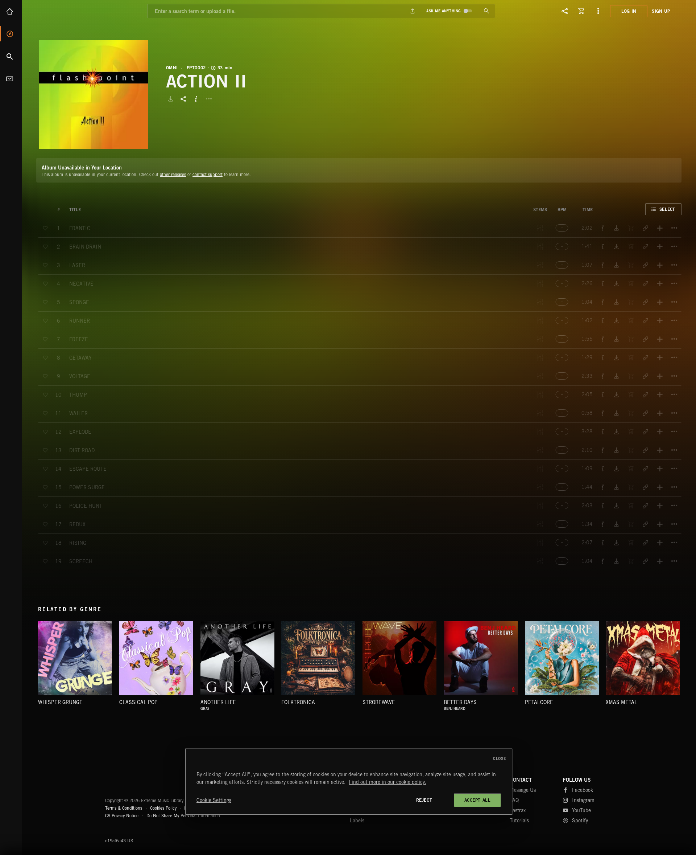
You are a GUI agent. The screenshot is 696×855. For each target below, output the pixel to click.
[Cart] (581, 11)
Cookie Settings (213, 800)
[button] (93, 94)
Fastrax (518, 810)
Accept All (477, 800)
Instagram (583, 800)
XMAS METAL (621, 702)
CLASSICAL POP (138, 702)
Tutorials (519, 820)
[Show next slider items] (687, 662)
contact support (207, 174)
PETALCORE (539, 702)
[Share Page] (564, 11)
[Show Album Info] (196, 98)
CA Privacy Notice (121, 815)
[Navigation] (598, 11)
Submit (486, 11)
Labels (357, 820)
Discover (11, 33)
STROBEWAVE (378, 702)
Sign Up (661, 11)
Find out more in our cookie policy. (387, 782)
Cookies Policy (163, 808)
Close (499, 758)
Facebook (582, 790)
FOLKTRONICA (298, 702)
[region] (349, 781)
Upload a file (412, 11)
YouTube (581, 810)
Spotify (580, 820)
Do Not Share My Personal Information (183, 815)
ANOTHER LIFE (218, 702)
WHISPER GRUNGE (60, 702)
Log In (629, 11)
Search (11, 56)
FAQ (514, 800)
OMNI (172, 67)
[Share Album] (183, 98)
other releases (173, 174)
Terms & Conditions (123, 808)
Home (11, 11)
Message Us (523, 790)
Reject (424, 800)
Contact (11, 78)
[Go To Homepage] (61, 11)
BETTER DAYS (460, 702)
